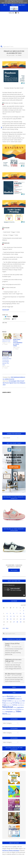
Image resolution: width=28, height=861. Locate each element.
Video (18, 711)
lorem (10, 705)
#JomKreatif (5, 309)
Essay (4, 703)
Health (21, 703)
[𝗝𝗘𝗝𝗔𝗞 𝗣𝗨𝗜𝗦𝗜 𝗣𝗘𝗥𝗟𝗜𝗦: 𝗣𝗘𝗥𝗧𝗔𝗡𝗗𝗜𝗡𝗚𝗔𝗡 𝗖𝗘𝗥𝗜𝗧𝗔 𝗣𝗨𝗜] (18, 336)
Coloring (19, 696)
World (4, 714)
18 (7, 619)
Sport (22, 709)
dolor (13, 700)
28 (17, 622)
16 (24, 616)
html (23, 703)
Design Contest (6, 701)
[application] (14, 590)
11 (7, 616)
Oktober (15, 707)
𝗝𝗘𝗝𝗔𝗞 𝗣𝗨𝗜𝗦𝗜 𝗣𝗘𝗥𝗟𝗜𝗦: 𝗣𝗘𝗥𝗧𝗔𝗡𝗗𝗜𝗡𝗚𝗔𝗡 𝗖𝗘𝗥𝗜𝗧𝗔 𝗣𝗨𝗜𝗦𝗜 (17, 342)
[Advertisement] (14, 29)
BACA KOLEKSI (14, 570)
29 (20, 622)
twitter (14, 711)
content (11, 698)
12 (10, 616)
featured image (9, 703)
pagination (20, 707)
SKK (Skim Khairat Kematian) (13, 673)
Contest (17, 699)
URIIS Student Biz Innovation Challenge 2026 (13, 660)
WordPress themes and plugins (10, 850)
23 (24, 619)
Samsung (14, 709)
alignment (4, 696)
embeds (20, 700)
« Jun (3, 628)
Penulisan (9, 709)
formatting (16, 703)
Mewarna (22, 705)
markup (14, 705)
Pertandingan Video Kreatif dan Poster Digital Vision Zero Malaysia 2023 (14, 382)
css (21, 699)
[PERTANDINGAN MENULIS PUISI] (7, 336)
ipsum (7, 705)
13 (14, 616)
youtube (9, 714)
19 (10, 619)
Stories (3, 711)
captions (15, 696)
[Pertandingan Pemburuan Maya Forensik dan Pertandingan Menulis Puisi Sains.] (7, 353)
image (4, 705)
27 (14, 622)
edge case (16, 700)
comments (4, 698)
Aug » (7, 628)
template (9, 711)
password (4, 709)
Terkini (19, 55)
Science (19, 709)
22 (20, 619)
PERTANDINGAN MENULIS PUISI (6, 340)
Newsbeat (7, 706)
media (18, 705)
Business (10, 696)
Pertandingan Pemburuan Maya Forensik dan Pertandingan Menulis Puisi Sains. (6, 361)
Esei (23, 701)
